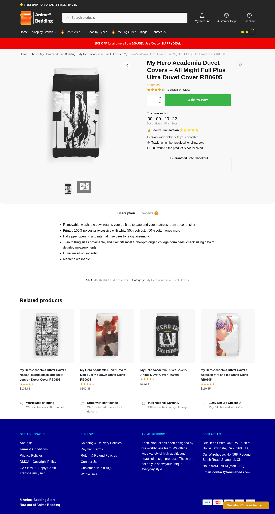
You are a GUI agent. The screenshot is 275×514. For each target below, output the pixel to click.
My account (202, 20)
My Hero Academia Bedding (57, 54)
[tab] (126, 210)
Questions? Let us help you (246, 505)
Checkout (249, 20)
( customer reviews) (179, 89)
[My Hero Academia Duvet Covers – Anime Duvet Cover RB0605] (167, 336)
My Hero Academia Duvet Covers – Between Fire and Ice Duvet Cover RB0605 (225, 374)
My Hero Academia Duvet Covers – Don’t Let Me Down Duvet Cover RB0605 (104, 374)
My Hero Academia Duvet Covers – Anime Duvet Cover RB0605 (164, 372)
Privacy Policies (31, 455)
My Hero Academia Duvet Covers (100, 54)
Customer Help (226, 20)
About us (26, 443)
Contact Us (89, 461)
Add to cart (198, 100)
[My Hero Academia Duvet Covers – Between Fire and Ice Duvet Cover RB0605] (228, 336)
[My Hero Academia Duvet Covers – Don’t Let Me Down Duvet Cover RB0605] (107, 336)
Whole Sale (89, 474)
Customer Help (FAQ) (96, 468)
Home (23, 54)
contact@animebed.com (231, 472)
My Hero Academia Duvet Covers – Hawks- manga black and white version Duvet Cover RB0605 (44, 374)
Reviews (147, 213)
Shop (33, 54)
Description (126, 213)
